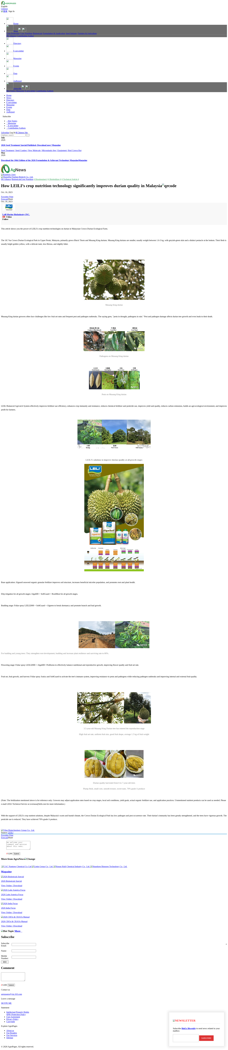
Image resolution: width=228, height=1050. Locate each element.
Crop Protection (13, 33)
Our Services (11, 1035)
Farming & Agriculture (87, 33)
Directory (17, 43)
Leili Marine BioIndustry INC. (16, 214)
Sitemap (9, 1038)
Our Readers (11, 1033)
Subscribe (17, 88)
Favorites (5, 197)
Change (31, 859)
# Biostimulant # (41, 179)
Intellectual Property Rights (17, 1013)
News (15, 31)
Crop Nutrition (26, 33)
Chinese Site (22, 132)
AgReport (17, 81)
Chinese (4, 9)
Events (16, 66)
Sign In (11, 11)
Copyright (10, 1021)
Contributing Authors (44, 91)
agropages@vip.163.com (11, 994)
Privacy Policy (12, 1019)
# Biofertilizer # (54, 179)
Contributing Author (25, 36)
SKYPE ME (6, 1003)
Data (15, 73)
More (18, 931)
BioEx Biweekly (189, 1028)
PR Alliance (11, 36)
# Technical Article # (70, 179)
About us (10, 1030)
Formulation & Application (54, 33)
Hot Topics (11, 91)
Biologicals (37, 33)
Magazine (17, 58)
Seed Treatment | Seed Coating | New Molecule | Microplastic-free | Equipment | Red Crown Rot (41, 150)
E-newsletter (18, 51)
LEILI (10, 832)
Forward (4, 199)
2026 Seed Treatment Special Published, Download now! (26, 145)
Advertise (5, 132)
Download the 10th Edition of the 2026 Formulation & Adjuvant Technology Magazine (40, 160)
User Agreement (13, 1017)
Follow (5, 219)
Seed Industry (71, 33)
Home (15, 23)
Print (11, 197)
